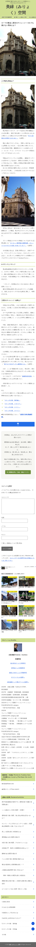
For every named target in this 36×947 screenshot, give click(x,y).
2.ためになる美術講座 (8, 907)
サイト (3, 534)
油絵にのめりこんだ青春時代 (18, 672)
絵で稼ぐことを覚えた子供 (20, 17)
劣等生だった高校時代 (18, 668)
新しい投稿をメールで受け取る (12, 543)
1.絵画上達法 (6, 901)
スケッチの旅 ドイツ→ (12, 407)
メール (3, 526)
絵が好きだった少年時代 (18, 663)
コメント (5, 497)
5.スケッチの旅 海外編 (9, 923)
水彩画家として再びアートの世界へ (18, 682)
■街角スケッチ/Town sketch (10, 789)
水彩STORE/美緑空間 (7, 17)
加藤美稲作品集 (27, 376)
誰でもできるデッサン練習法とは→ (15, 364)
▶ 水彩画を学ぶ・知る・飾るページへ (18, 472)
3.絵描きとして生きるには (10, 912)
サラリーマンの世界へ (18, 677)
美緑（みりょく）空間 (18, 9)
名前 (2, 517)
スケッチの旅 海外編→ (12, 400)
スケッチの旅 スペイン (12, 410)
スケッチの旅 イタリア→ (13, 403)
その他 (4, 934)
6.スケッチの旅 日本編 (9, 929)
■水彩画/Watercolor (8, 783)
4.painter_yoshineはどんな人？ (11, 918)
